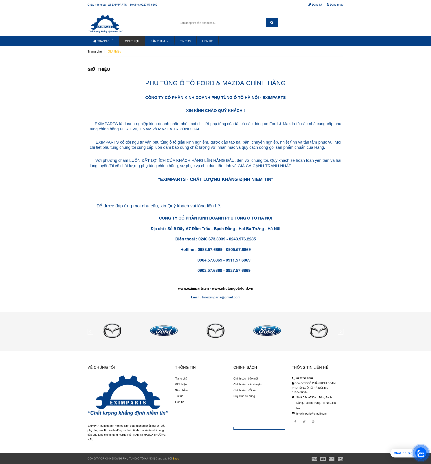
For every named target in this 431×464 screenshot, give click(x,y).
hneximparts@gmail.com (311, 413)
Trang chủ (105, 41)
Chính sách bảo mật (245, 378)
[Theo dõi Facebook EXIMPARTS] (295, 421)
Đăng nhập (336, 4)
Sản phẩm (158, 41)
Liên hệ (207, 41)
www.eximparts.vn (193, 288)
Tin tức (185, 41)
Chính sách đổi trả (244, 390)
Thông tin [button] (185, 367)
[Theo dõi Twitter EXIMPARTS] (304, 421)
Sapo (176, 458)
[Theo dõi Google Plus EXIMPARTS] (313, 421)
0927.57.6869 (148, 4)
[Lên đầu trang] (424, 441)
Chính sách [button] (245, 367)
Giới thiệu (132, 41)
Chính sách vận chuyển (247, 384)
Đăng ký (316, 4)
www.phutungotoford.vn (232, 288)
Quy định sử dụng (244, 396)
